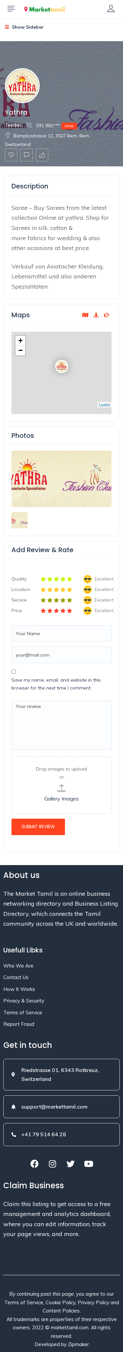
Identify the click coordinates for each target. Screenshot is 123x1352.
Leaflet (104, 404)
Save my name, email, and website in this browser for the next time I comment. (56, 684)
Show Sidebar (27, 27)
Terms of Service (22, 1012)
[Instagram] (52, 1164)
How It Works (19, 989)
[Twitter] (70, 1164)
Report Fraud (18, 1024)
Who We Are (18, 966)
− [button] (20, 350)
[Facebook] (34, 1164)
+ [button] (20, 340)
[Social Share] (42, 155)
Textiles (13, 125)
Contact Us (16, 977)
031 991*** (54, 125)
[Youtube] (88, 1164)
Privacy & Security (23, 1001)
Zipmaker (78, 1344)
